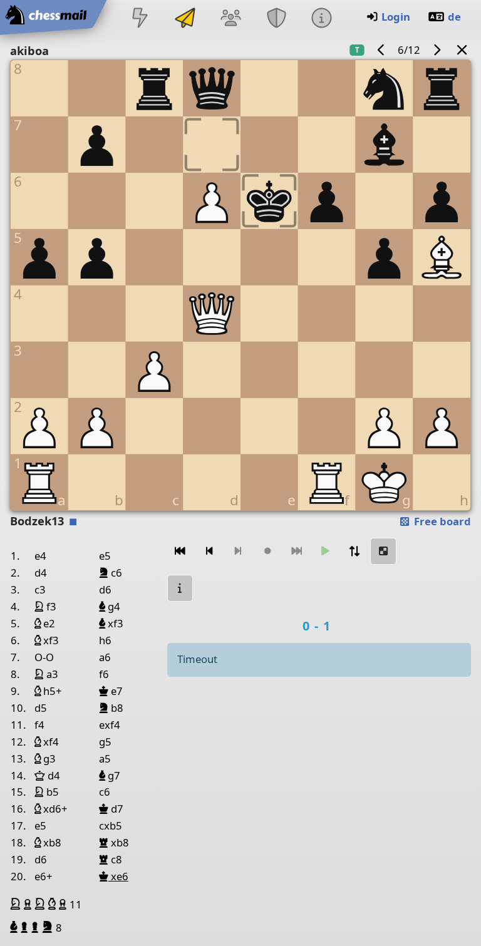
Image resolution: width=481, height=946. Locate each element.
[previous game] (381, 50)
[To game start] (180, 551)
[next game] (436, 50)
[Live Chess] (139, 19)
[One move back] (209, 551)
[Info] (321, 19)
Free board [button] (441, 521)
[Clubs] (276, 19)
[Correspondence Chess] (185, 19)
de (454, 16)
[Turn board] (354, 551)
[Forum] (231, 19)
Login (395, 16)
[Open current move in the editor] (383, 551)
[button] (17, 904)
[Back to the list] (462, 50)
